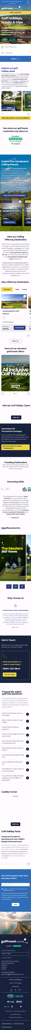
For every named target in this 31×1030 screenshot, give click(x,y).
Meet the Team (15, 983)
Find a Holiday (15, 12)
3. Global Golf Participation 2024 (9, 1027)
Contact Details (6, 958)
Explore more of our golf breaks (15, 118)
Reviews (15, 986)
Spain (17, 289)
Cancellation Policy (15, 1014)
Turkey (24, 289)
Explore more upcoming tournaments (12, 447)
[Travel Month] (17, 53)
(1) (6, 857)
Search (14, 59)
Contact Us (15, 517)
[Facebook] (15, 990)
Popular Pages (6, 953)
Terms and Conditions (20, 1011)
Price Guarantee (15, 980)
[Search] (23, 8)
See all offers (20, 388)
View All (15, 341)
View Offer (28, 2)
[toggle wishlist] (20, 201)
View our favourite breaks (14, 195)
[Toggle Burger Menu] (28, 8)
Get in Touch (9, 674)
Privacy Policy (9, 1011)
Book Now (18, 328)
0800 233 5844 (11, 668)
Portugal (7, 289)
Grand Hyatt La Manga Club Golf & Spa (12, 209)
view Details (9, 222)
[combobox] (15, 47)
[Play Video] (23, 538)
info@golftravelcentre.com (14, 974)
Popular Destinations (8, 950)
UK (7, 246)
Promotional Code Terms (15, 1017)
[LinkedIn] (11, 990)
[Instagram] (20, 990)
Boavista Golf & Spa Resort (10, 312)
